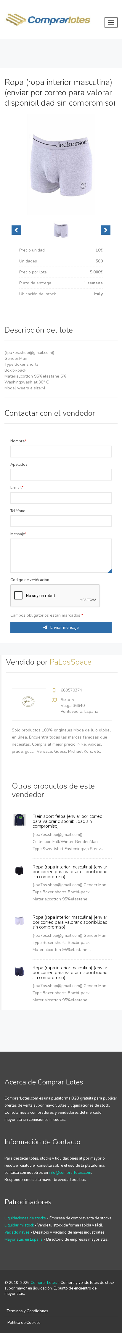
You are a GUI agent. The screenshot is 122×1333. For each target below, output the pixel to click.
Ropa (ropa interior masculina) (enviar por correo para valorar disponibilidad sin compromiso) (70, 872)
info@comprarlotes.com (70, 1172)
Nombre (17, 441)
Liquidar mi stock (19, 1225)
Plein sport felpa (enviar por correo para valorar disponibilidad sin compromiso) (67, 821)
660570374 (71, 690)
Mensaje (17, 534)
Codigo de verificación (29, 580)
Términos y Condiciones (27, 1311)
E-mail (16, 487)
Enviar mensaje (64, 627)
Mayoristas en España (23, 1239)
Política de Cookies (24, 1322)
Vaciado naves (17, 1232)
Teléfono (17, 511)
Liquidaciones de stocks (25, 1218)
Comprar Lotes (43, 1282)
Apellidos (19, 464)
